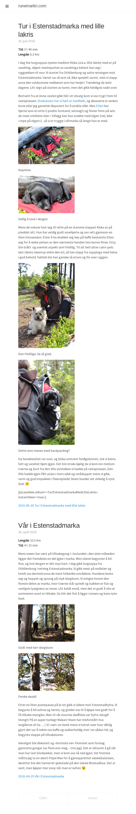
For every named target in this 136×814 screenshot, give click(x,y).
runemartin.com (32, 5)
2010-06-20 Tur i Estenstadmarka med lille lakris (51, 505)
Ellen (99, 106)
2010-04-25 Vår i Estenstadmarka (41, 776)
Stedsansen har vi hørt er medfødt (61, 101)
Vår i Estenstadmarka (49, 525)
